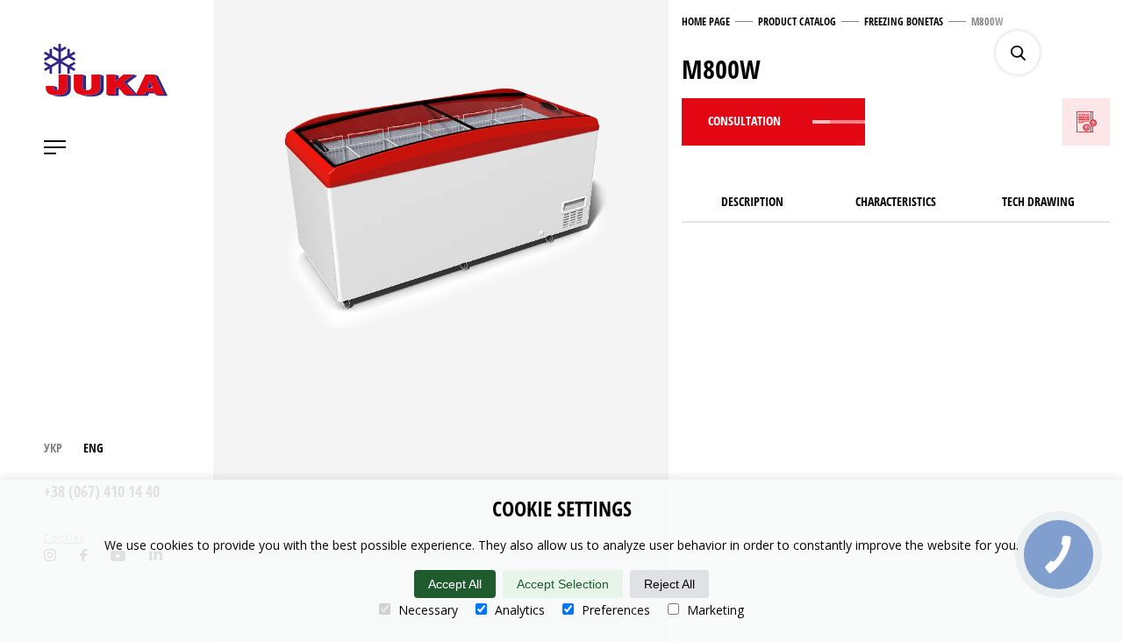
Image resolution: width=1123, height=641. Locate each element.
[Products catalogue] (1101, 53)
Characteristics (895, 201)
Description (752, 201)
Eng (93, 447)
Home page (706, 21)
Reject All (669, 584)
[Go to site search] (1018, 53)
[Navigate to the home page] (106, 70)
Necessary (426, 610)
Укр (53, 447)
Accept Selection (563, 584)
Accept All (455, 584)
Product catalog (797, 21)
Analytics (518, 610)
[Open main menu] (55, 147)
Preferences (614, 610)
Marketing (713, 610)
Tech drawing (1038, 201)
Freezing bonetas (903, 21)
